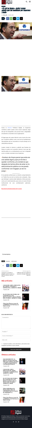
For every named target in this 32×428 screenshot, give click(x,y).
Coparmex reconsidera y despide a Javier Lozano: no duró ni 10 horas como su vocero (7, 274)
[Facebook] (7, 18)
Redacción (5, 15)
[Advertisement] (16, 57)
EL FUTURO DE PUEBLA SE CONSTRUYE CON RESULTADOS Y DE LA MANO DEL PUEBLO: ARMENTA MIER (12, 296)
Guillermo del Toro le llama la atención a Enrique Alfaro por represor (24, 274)
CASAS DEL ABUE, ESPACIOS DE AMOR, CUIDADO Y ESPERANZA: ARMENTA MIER (12, 287)
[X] (14, 18)
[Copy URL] (21, 18)
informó (9, 127)
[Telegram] (17, 18)
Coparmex (8, 261)
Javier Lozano (14, 261)
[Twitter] (16, 422)
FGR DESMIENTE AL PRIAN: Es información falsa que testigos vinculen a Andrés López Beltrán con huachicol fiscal (11, 362)
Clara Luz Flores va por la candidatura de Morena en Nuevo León (11, 305)
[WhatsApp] (11, 18)
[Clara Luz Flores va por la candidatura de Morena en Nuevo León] (25, 306)
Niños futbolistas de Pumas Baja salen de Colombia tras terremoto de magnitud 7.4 (10, 390)
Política (3, 6)
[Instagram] (19, 422)
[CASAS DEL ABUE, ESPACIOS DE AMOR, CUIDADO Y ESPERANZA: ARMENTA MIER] (25, 287)
